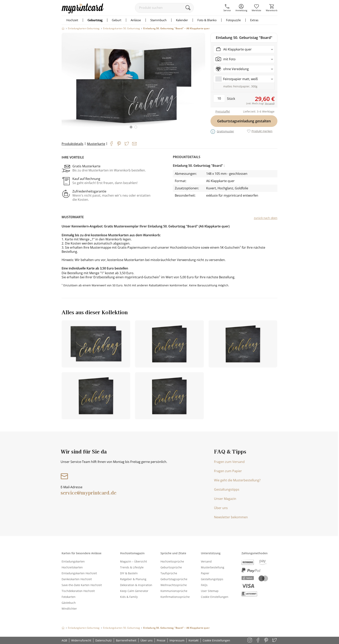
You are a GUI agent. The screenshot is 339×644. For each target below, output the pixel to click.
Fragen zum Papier (228, 471)
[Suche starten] (188, 8)
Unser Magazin (225, 499)
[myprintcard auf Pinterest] (266, 640)
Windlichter (69, 608)
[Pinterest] (119, 143)
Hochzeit (72, 20)
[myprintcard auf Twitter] (274, 640)
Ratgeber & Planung (133, 579)
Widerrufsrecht (81, 640)
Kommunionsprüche (173, 591)
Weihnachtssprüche (173, 585)
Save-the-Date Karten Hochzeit (82, 585)
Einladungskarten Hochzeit (79, 573)
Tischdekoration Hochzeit (78, 591)
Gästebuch (69, 603)
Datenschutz (103, 640)
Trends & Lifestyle (132, 567)
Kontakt (194, 640)
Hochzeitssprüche (172, 561)
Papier (205, 573)
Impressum (177, 640)
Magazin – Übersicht (133, 561)
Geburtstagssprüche (173, 579)
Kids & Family (129, 597)
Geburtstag (94, 20)
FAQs (204, 585)
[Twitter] (126, 143)
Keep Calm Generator (134, 591)
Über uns (221, 508)
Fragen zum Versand (229, 462)
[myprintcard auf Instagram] (250, 640)
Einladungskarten (73, 561)
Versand (206, 561)
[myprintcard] (83, 12)
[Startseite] (63, 28)
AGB (64, 640)
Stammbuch (158, 20)
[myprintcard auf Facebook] (258, 640)
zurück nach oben (265, 218)
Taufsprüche (168, 573)
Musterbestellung (212, 567)
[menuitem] (227, 8)
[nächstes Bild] (201, 83)
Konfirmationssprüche (175, 597)
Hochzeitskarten (72, 567)
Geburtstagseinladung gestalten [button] (244, 121)
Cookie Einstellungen (214, 597)
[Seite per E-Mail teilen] (134, 143)
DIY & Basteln (129, 573)
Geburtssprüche (171, 567)
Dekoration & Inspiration (136, 585)
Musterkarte (96, 144)
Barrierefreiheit (126, 640)
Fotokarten (69, 597)
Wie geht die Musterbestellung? (237, 480)
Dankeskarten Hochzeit (77, 579)
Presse (161, 640)
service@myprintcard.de (88, 492)
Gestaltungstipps (226, 489)
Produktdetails (72, 144)
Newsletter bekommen (231, 517)
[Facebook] (111, 143)
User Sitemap (210, 591)
